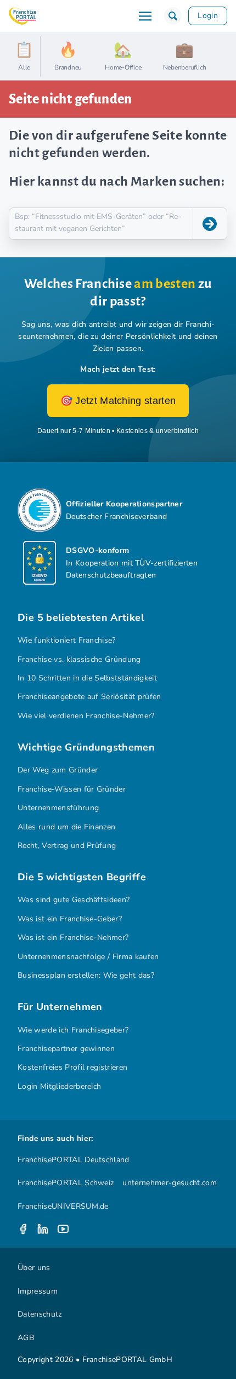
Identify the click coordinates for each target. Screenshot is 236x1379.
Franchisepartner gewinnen (66, 1048)
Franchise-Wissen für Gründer (72, 789)
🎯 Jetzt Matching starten (118, 400)
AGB (26, 1337)
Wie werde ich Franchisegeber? (73, 1030)
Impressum (38, 1291)
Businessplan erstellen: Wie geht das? (86, 975)
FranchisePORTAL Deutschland (74, 1160)
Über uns (34, 1267)
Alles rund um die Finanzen (66, 827)
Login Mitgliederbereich (59, 1086)
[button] (173, 16)
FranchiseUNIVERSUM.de (63, 1206)
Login (208, 15)
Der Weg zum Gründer (58, 770)
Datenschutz (40, 1314)
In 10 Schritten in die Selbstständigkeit (87, 678)
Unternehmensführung (58, 808)
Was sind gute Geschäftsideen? (74, 900)
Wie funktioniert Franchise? (67, 640)
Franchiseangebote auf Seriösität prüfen (89, 696)
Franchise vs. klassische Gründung (79, 659)
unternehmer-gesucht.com (169, 1183)
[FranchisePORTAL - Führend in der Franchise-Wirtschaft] (22, 16)
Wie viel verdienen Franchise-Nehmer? (86, 716)
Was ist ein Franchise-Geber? (70, 919)
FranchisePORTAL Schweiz (66, 1183)
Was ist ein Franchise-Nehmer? (73, 937)
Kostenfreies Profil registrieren (72, 1067)
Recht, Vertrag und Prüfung (67, 845)
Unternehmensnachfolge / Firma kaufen (88, 956)
